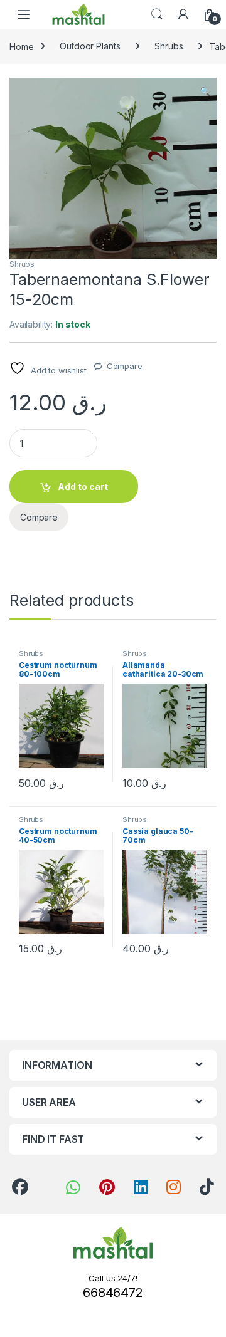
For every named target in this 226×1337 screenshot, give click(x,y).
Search (157, 14)
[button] (205, 91)
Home (21, 46)
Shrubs (168, 46)
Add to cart (83, 486)
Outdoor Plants (90, 46)
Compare (125, 366)
